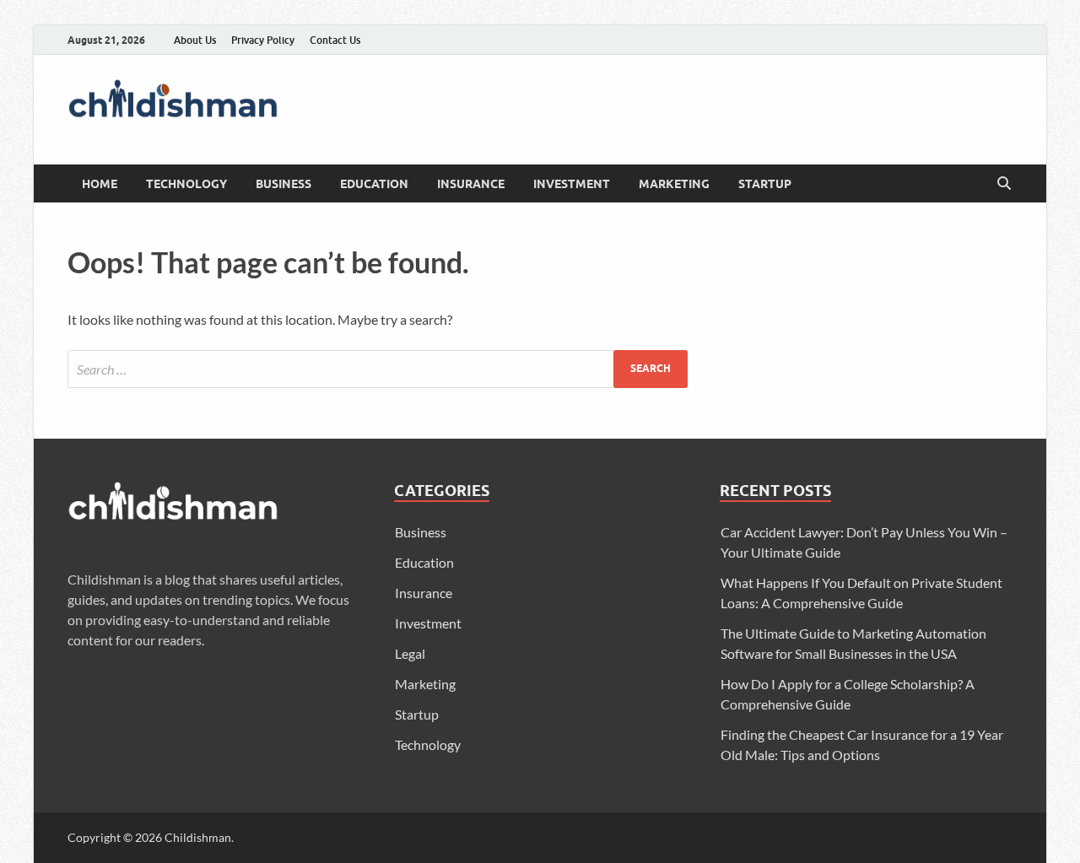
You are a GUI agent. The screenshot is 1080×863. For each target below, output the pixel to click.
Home (99, 184)
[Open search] (1004, 184)
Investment (571, 184)
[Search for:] (378, 369)
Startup (764, 184)
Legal (410, 653)
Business (283, 184)
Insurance (471, 184)
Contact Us (335, 40)
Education (374, 184)
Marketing (674, 184)
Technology (186, 184)
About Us (195, 40)
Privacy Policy (262, 40)
